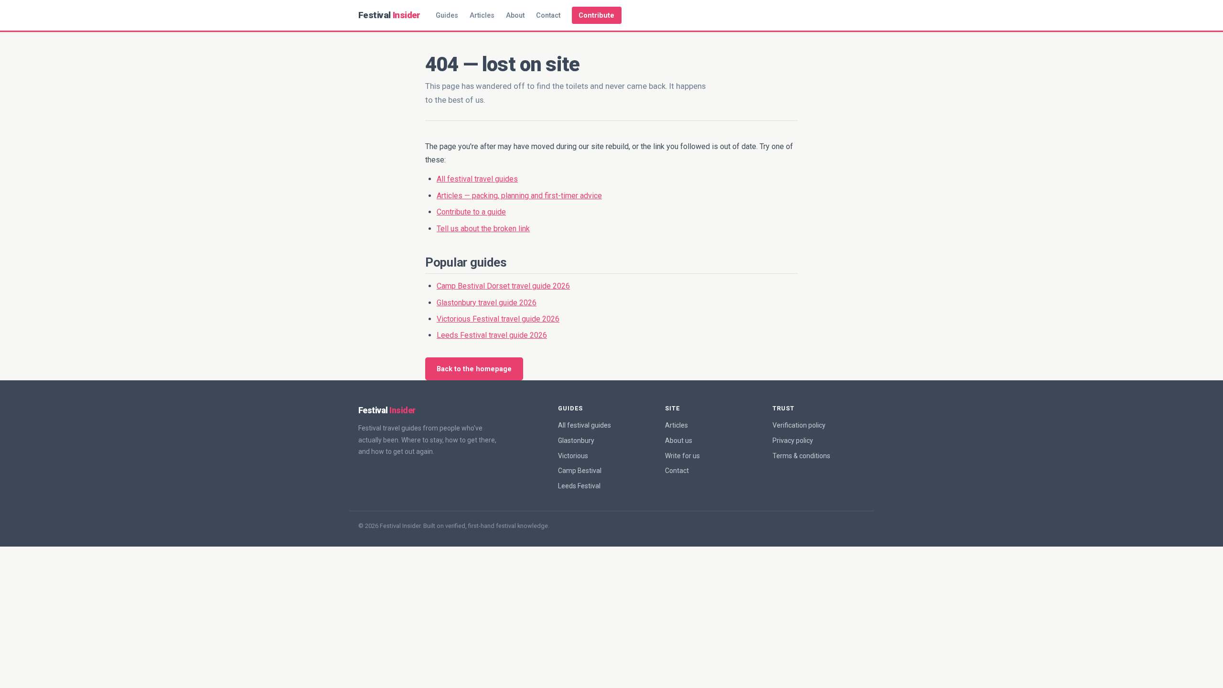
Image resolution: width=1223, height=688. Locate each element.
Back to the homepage (474, 369)
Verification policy (799, 425)
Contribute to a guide (471, 211)
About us (678, 440)
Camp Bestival (579, 470)
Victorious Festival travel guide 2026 (498, 318)
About (515, 15)
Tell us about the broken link (483, 228)
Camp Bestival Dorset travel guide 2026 (503, 285)
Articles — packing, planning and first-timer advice (519, 195)
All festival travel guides (477, 178)
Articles (482, 15)
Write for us (682, 456)
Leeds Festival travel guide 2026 (492, 335)
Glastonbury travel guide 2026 (486, 302)
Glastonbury (576, 440)
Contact (548, 15)
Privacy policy (792, 440)
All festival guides (584, 425)
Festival (389, 15)
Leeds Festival (579, 486)
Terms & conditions (801, 456)
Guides (447, 15)
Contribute (596, 15)
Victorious (573, 456)
